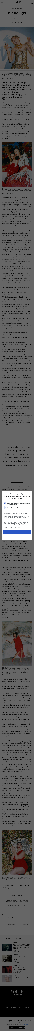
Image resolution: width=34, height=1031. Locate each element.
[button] (17, 511)
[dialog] (17, 515)
